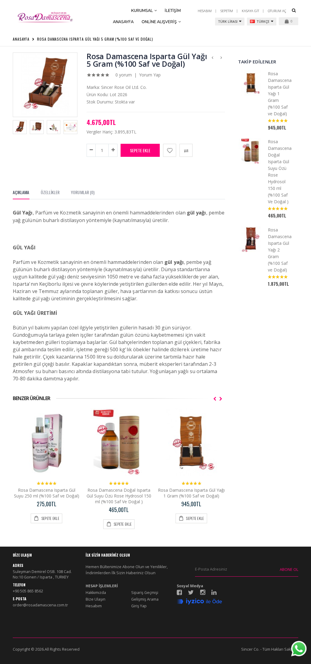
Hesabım (205, 10)
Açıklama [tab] (21, 192)
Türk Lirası (228, 21)
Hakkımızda (96, 592)
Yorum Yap (150, 75)
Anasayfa (21, 39)
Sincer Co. (250, 649)
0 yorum (123, 75)
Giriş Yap (139, 605)
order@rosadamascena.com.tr (40, 605)
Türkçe (262, 21)
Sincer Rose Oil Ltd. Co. (124, 87)
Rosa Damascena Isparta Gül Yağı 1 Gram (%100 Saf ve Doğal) (191, 493)
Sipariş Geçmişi (144, 592)
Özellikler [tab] (50, 192)
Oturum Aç (277, 10)
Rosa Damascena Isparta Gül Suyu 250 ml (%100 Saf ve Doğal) (46, 493)
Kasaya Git (250, 10)
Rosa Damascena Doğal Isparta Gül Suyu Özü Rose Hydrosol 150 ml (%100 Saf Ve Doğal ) (119, 495)
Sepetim (226, 10)
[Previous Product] (212, 56)
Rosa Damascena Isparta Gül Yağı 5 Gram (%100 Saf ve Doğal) (95, 39)
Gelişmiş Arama (145, 599)
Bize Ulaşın (95, 599)
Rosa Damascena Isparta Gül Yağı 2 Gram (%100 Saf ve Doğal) (279, 250)
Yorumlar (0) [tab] (82, 192)
